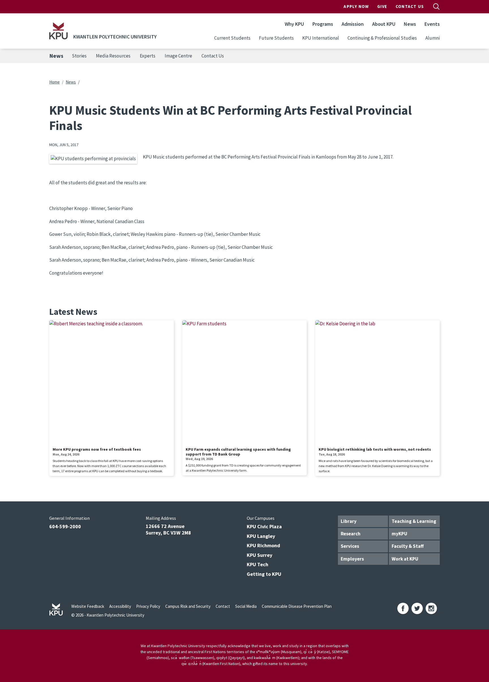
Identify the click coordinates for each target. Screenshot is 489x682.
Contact (223, 606)
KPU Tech (257, 564)
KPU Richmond (263, 545)
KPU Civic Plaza (264, 526)
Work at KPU (405, 559)
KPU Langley (261, 536)
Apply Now (356, 6)
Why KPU (294, 24)
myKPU (399, 534)
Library (349, 521)
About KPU (383, 24)
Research (351, 534)
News (410, 24)
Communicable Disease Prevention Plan (297, 606)
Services (350, 546)
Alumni (432, 38)
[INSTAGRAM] (431, 608)
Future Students (276, 38)
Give (382, 6)
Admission (353, 24)
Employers (352, 559)
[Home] (58, 30)
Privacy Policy (148, 606)
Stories (79, 56)
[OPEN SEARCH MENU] (436, 6)
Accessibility (120, 606)
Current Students (232, 38)
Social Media (246, 606)
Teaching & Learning (414, 521)
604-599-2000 (65, 526)
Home (54, 82)
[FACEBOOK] (403, 608)
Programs (322, 24)
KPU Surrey (259, 555)
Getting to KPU (264, 574)
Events (432, 24)
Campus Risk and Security (188, 606)
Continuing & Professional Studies (382, 38)
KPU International (320, 38)
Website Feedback (87, 606)
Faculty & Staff (408, 546)
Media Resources (113, 56)
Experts (147, 56)
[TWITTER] (417, 608)
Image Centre (178, 56)
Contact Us (410, 6)
